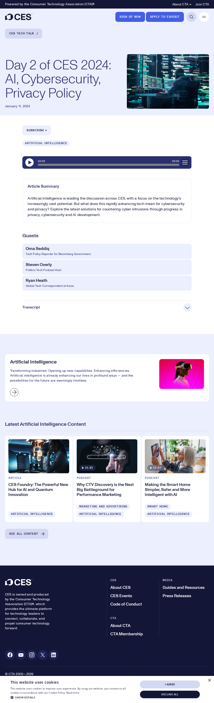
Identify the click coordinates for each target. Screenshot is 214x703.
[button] (72, 697)
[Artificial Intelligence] (107, 377)
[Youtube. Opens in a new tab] (21, 655)
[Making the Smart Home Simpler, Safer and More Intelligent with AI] (175, 479)
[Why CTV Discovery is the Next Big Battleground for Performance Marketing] (107, 479)
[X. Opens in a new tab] (43, 655)
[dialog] (107, 689)
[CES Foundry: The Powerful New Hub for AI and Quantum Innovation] (39, 479)
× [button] (209, 680)
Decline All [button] (169, 694)
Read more (73, 692)
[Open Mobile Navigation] (204, 17)
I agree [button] (170, 684)
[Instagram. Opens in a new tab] (32, 655)
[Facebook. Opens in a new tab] (10, 655)
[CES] (18, 17)
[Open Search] (191, 17)
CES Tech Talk (21, 33)
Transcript (31, 307)
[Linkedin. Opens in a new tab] (53, 655)
